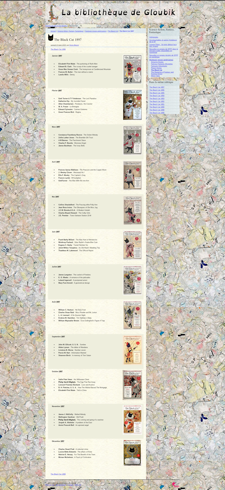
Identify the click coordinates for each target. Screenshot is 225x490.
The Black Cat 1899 (156, 110)
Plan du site (49, 485)
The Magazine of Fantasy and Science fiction (162, 73)
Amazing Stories (157, 62)
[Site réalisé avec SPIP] (176, 487)
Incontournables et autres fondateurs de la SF (163, 41)
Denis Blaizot (74, 45)
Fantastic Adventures (159, 66)
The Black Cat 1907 (156, 87)
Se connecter (61, 485)
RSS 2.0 (78, 485)
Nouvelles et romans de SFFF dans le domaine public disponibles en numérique (163, 50)
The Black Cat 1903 (156, 99)
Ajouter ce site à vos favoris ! (56, 26)
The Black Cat (113, 31)
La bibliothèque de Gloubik (139, 10)
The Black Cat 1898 (58, 474)
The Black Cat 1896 (58, 49)
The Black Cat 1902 (156, 101)
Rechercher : (74, 26)
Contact (70, 485)
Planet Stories (156, 68)
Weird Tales (155, 76)
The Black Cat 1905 (156, 93)
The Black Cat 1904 (156, 96)
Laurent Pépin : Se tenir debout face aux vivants (163, 45)
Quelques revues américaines (95, 31)
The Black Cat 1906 (156, 90)
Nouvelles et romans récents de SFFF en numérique (163, 56)
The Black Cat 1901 (156, 104)
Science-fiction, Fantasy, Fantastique (70, 31)
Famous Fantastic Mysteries (162, 64)
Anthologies (153, 37)
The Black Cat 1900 (156, 107)
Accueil (53, 31)
